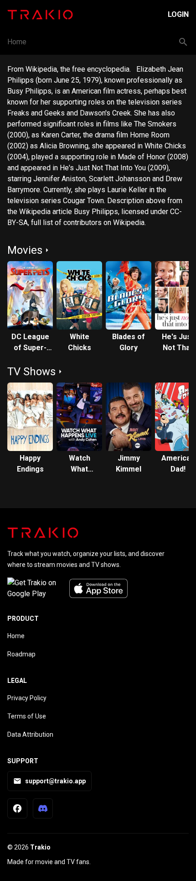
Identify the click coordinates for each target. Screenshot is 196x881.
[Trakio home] (42, 533)
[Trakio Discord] (43, 808)
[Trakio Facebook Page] (17, 808)
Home (16, 41)
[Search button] (183, 42)
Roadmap (21, 654)
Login (178, 14)
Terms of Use (26, 716)
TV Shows (31, 371)
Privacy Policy (26, 698)
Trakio (40, 847)
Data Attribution (30, 734)
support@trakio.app (55, 781)
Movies (24, 250)
